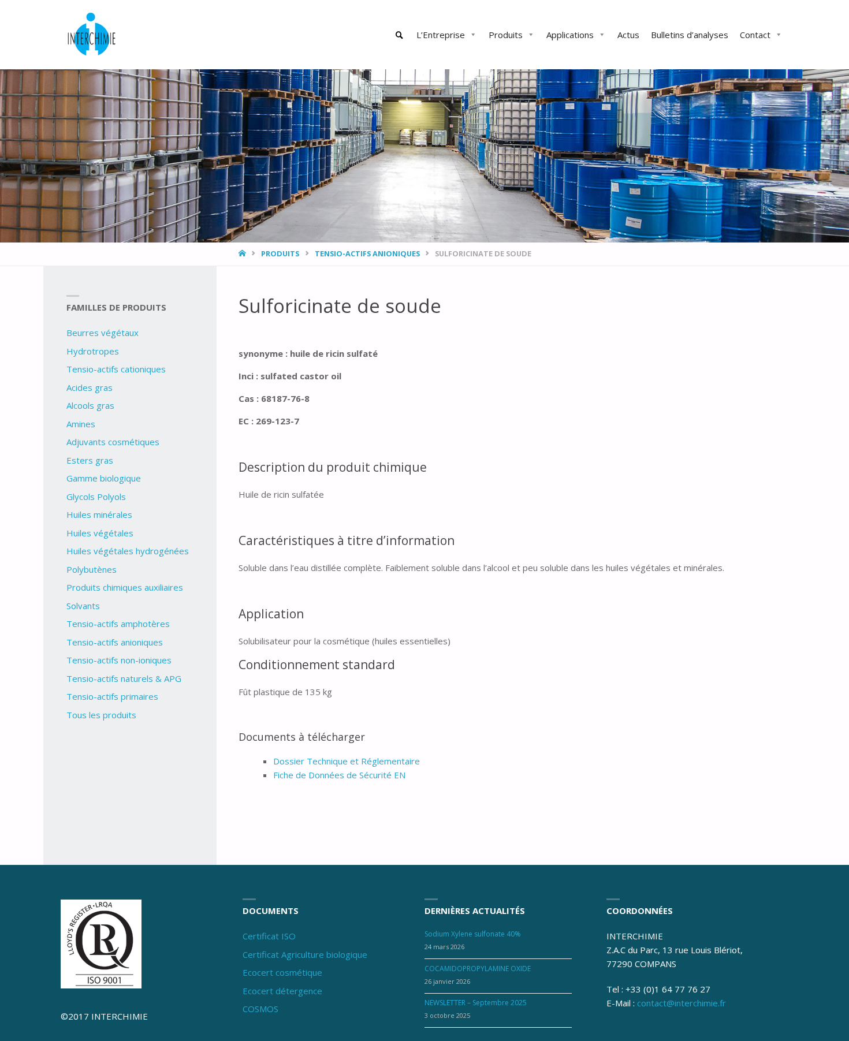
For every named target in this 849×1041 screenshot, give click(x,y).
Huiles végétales (99, 533)
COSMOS (260, 1008)
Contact (755, 34)
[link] (400, 35)
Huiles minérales (99, 514)
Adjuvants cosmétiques (112, 441)
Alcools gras (90, 405)
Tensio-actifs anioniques (367, 253)
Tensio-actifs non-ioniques (119, 660)
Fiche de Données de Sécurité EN (339, 775)
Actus (628, 34)
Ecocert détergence (282, 991)
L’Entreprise (440, 34)
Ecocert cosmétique (282, 972)
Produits (506, 34)
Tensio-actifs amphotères (118, 623)
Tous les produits (101, 715)
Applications (570, 34)
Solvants (83, 605)
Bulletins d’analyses (689, 34)
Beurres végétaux (102, 332)
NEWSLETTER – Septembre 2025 (476, 1003)
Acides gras (89, 387)
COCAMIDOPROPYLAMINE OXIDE (478, 968)
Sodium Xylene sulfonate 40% (473, 934)
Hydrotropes (92, 351)
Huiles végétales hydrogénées (127, 551)
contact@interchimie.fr (681, 1003)
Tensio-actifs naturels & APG (123, 678)
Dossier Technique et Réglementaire (346, 761)
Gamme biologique (103, 478)
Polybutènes (91, 569)
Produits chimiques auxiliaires (124, 587)
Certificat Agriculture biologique (305, 954)
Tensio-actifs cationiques (116, 369)
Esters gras (89, 460)
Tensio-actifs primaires (112, 696)
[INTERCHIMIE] (92, 34)
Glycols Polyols (96, 496)
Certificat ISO (269, 936)
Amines (80, 424)
